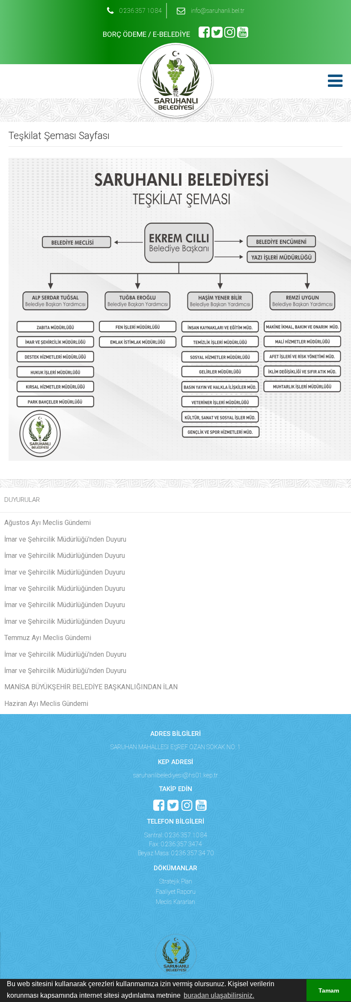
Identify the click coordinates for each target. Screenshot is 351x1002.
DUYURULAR (22, 500)
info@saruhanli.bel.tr (217, 10)
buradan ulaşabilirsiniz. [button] (219, 995)
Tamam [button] (328, 990)
